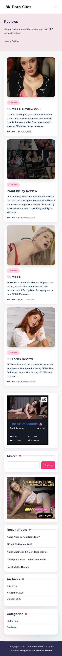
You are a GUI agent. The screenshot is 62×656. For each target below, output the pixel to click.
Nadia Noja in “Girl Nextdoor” (23, 537)
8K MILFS (14, 277)
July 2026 (12, 586)
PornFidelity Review (22, 191)
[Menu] (56, 7)
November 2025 (15, 593)
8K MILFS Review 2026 (24, 109)
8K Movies (12, 621)
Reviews (13, 103)
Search (12, 455)
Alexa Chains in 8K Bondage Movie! (27, 552)
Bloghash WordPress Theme (36, 650)
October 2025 (14, 599)
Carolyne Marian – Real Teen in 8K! (26, 559)
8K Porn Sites (18, 7)
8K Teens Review (20, 359)
